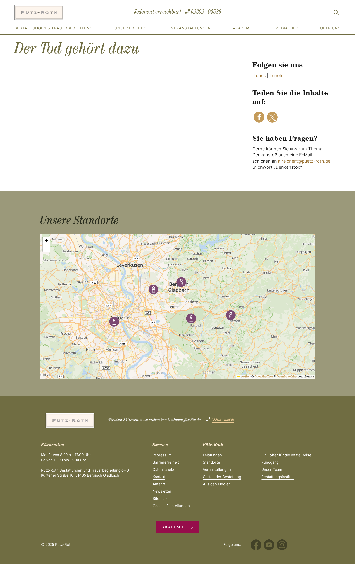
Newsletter (162, 491)
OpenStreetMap (287, 377)
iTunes (259, 75)
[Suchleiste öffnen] (336, 13)
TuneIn (277, 75)
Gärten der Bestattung (222, 476)
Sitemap (160, 498)
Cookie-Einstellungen (171, 505)
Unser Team (271, 469)
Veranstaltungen (191, 28)
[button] (259, 117)
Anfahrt (159, 484)
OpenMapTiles (264, 377)
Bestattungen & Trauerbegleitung (53, 28)
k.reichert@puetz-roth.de (304, 161)
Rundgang (270, 462)
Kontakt (159, 476)
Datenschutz (163, 469)
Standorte (211, 462)
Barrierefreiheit (166, 462)
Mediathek (286, 28)
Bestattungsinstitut (277, 476)
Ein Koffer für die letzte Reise (286, 455)
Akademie (243, 28)
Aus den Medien (217, 484)
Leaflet (244, 377)
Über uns (330, 28)
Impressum (162, 455)
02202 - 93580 (206, 12)
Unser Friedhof (131, 28)
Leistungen (212, 455)
